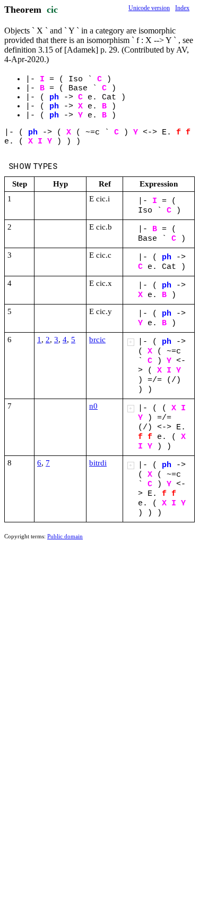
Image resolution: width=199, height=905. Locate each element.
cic (52, 9)
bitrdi (98, 463)
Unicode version (149, 8)
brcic (97, 339)
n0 (93, 406)
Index (182, 8)
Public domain (65, 536)
